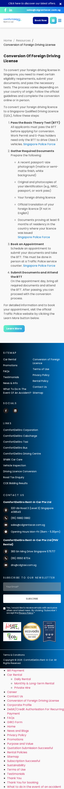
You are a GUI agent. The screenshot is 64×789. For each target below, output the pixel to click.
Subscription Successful (23, 761)
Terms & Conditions (14, 654)
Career (12, 692)
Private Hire (22, 688)
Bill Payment (15, 670)
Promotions (15, 739)
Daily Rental (22, 679)
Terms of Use (16, 769)
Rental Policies (17, 752)
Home (11, 726)
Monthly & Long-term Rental (34, 683)
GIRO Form (14, 722)
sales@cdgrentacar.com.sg (43, 9)
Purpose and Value (20, 744)
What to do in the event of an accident (34, 787)
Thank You (14, 778)
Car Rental (14, 675)
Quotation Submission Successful (30, 748)
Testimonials (16, 774)
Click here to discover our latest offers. (32, 3)
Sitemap (13, 757)
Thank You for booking (22, 782)
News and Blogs (18, 731)
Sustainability (16, 765)
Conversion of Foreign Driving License (33, 701)
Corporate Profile (19, 705)
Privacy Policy (16, 735)
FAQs (10, 718)
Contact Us (15, 696)
